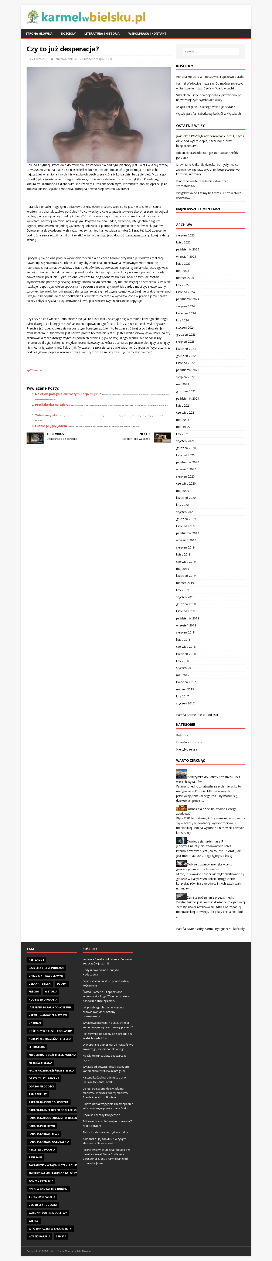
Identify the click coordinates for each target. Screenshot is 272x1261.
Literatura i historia (102, 33)
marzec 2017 (185, 689)
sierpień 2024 (185, 306)
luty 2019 (182, 590)
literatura (37, 1047)
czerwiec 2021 (186, 412)
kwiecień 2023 (186, 349)
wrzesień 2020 (186, 469)
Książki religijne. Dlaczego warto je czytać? (205, 107)
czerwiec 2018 (186, 647)
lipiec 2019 (183, 554)
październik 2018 (187, 618)
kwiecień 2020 (186, 498)
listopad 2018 (185, 611)
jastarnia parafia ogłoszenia (50, 1007)
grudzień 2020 (186, 448)
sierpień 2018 (185, 632)
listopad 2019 (185, 526)
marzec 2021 (185, 427)
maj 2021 (182, 420)
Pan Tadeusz (38, 1094)
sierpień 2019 (185, 547)
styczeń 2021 (185, 441)
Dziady (62, 983)
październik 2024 (187, 299)
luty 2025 (182, 285)
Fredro (34, 991)
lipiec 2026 (183, 242)
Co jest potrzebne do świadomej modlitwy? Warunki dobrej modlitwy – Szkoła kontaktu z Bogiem (106, 1093)
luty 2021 (182, 434)
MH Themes (84, 1251)
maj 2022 (182, 384)
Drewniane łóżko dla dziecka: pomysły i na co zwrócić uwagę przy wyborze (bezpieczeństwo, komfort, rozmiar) (208, 169)
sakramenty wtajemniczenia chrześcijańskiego (63, 1165)
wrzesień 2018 (186, 625)
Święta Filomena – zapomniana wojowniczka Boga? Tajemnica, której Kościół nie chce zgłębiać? (106, 996)
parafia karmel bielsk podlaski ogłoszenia (60, 1110)
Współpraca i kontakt (147, 33)
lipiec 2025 (183, 264)
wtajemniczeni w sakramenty (50, 1228)
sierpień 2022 (185, 377)
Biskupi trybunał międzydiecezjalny (105, 1132)
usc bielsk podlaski (43, 1205)
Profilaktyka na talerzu (53, 405)
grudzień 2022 (186, 356)
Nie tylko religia (94, 59)
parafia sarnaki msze (44, 1134)
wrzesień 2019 (186, 540)
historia (51, 991)
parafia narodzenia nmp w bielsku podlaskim (62, 1118)
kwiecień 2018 (186, 654)
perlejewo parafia (42, 1149)
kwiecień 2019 (186, 576)
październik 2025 (187, 249)
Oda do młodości (41, 1086)
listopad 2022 (185, 363)
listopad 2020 (185, 455)
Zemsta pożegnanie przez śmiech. (210, 897)
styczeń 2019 (185, 597)
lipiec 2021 (183, 405)
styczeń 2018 (185, 668)
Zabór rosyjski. (46, 415)
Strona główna (39, 33)
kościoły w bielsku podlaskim (50, 1031)
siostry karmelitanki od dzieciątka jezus (58, 1173)
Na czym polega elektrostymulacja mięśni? (68, 394)
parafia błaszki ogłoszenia (48, 1102)
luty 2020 (182, 505)
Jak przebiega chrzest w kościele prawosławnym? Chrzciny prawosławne (103, 1011)
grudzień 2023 (186, 334)
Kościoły (68, 33)
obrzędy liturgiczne (44, 1078)
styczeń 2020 (185, 512)
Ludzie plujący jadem (51, 426)
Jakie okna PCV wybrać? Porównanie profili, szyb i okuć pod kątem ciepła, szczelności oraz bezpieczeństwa (210, 141)
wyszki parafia (39, 1236)
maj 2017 (182, 675)
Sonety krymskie (41, 1181)
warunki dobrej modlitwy (48, 1213)
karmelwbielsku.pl (65, 59)
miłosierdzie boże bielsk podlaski (53, 1055)
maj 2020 (182, 491)
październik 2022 (187, 370)
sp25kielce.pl (36, 370)
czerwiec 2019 (186, 562)
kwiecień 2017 (186, 682)
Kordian (35, 1023)
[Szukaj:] (211, 51)
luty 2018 (182, 661)
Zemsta (61, 1236)
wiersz (33, 1221)
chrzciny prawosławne (46, 976)
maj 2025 (182, 271)
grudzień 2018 (186, 604)
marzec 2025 (185, 278)
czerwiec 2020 (186, 483)
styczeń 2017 (185, 703)
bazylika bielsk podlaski (46, 968)
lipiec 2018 (183, 640)
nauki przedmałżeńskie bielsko (51, 1070)
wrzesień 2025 (186, 256)
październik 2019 (187, 533)
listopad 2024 (185, 292)
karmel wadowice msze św (48, 1015)
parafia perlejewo (42, 1126)
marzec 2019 (185, 583)
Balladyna (36, 960)
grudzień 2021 (186, 391)
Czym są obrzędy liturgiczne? (101, 1115)
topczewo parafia (42, 1197)
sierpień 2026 (185, 235)
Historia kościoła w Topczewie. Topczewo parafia (210, 77)
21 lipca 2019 (40, 59)
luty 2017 (182, 696)
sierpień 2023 (185, 341)
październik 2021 (187, 398)
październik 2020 (187, 462)
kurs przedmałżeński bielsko (50, 1039)
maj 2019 (182, 569)
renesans (35, 1157)
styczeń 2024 (185, 327)
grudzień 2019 (186, 519)
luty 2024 (182, 320)
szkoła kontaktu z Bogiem (48, 1189)
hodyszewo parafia (43, 999)
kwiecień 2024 (186, 313)
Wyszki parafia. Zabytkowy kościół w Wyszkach (208, 114)
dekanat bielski (40, 983)
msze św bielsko (40, 1062)
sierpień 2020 (185, 476)
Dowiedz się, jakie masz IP (205, 841)
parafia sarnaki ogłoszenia (49, 1142)
